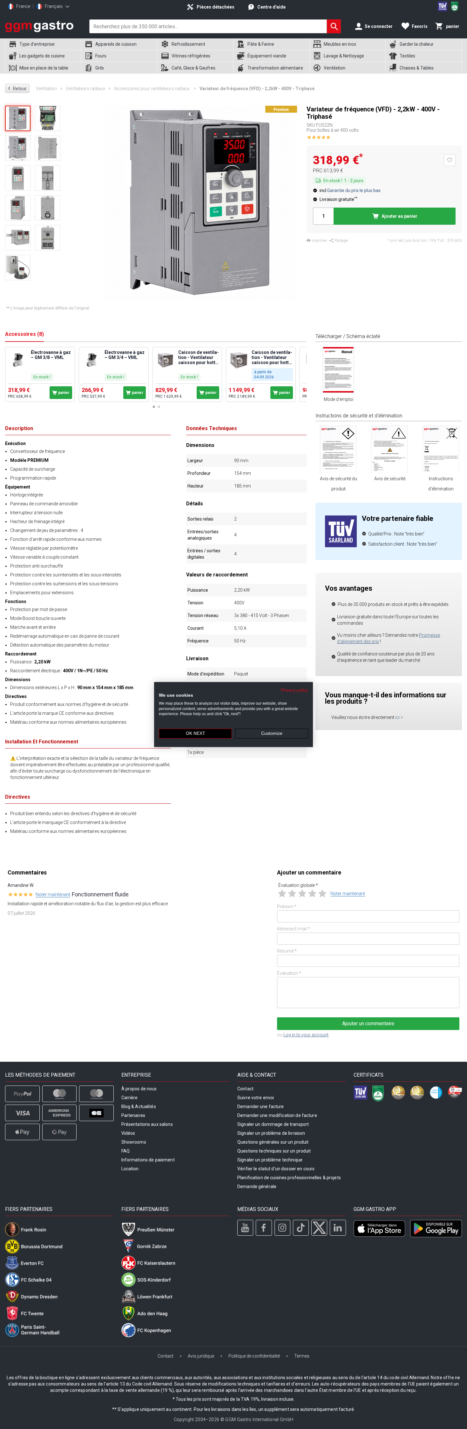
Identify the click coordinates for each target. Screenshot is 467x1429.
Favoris (420, 26)
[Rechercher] (334, 26)
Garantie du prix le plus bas (354, 190)
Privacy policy (294, 690)
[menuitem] (43, 44)
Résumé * (287, 951)
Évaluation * (289, 973)
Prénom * (286, 906)
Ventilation (49, 88)
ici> (399, 717)
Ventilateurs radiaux (88, 88)
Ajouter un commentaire (368, 1023)
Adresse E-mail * (293, 928)
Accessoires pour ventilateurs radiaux (155, 88)
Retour (17, 88)
